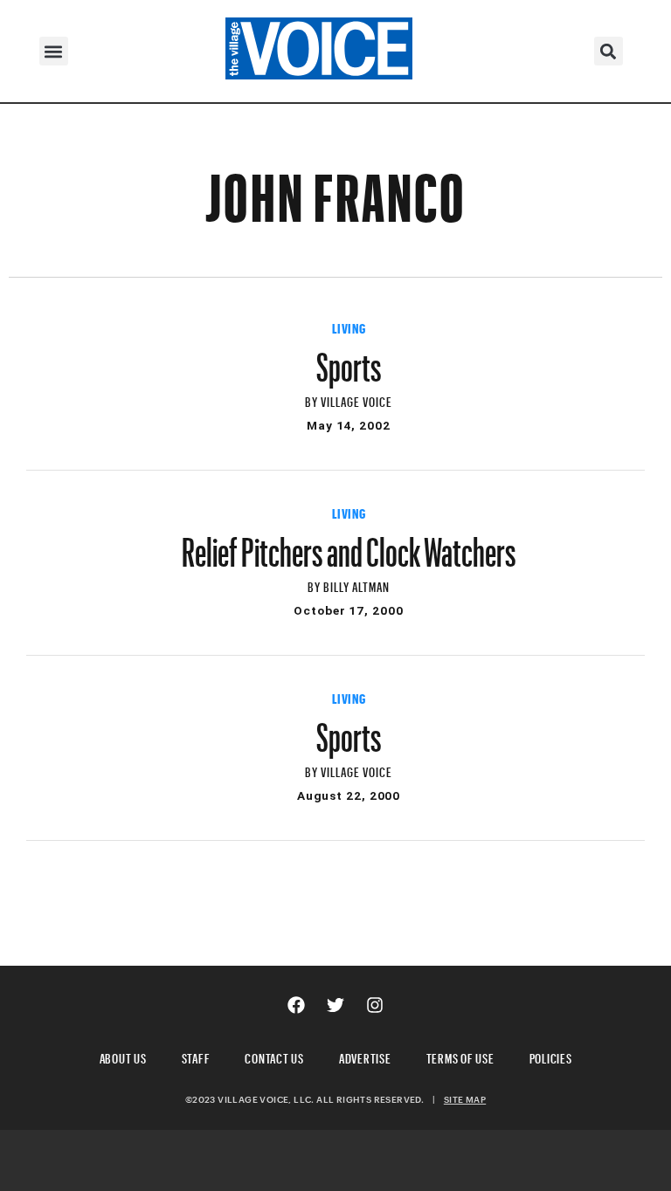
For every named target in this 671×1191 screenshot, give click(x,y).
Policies (550, 1056)
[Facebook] (296, 1005)
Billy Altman (357, 585)
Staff (196, 1056)
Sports (349, 358)
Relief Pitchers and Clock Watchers (349, 544)
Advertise (365, 1056)
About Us (123, 1056)
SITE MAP (465, 1099)
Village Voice (357, 399)
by (313, 399)
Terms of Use (460, 1056)
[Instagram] (374, 1005)
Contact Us (274, 1056)
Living (349, 326)
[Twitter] (335, 1005)
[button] (53, 51)
